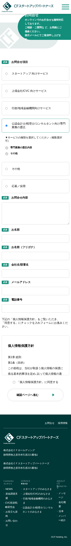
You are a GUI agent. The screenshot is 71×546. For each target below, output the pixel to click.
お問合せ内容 (19, 197)
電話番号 (16, 299)
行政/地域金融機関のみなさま (38, 500)
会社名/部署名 (20, 264)
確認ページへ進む (28, 394)
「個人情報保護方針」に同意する (37, 382)
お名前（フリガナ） (23, 247)
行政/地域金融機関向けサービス (31, 108)
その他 (14, 153)
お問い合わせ (12, 522)
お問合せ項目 (19, 61)
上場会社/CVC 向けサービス (29, 90)
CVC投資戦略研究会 (11, 504)
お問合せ (49, 423)
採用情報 (63, 423)
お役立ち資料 (12, 513)
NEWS (9, 489)
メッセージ (62, 495)
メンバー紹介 (62, 518)
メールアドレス (21, 282)
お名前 (15, 229)
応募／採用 (19, 186)
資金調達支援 (12, 495)
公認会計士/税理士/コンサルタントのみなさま (38, 509)
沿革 (61, 511)
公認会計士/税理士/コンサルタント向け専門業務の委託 (38, 125)
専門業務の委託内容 (21, 147)
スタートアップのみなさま (37, 489)
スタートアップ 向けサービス (30, 73)
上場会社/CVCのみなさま (36, 493)
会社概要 (62, 504)
